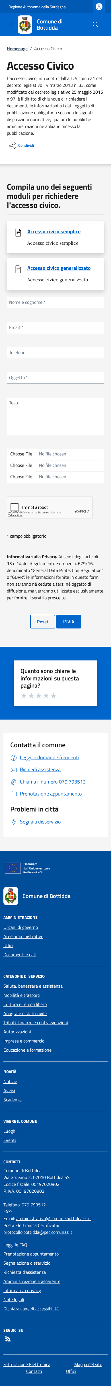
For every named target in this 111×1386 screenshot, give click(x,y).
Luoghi (10, 1131)
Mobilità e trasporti (21, 995)
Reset (42, 621)
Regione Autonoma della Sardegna (37, 7)
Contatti (34, 1371)
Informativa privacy (22, 1290)
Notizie (10, 1081)
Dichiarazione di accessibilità (31, 1308)
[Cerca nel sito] (95, 24)
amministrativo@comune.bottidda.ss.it (53, 1218)
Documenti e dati (19, 954)
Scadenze (12, 1099)
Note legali (13, 1299)
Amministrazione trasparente (31, 1281)
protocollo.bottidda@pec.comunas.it (37, 1232)
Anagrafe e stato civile (25, 1013)
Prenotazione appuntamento (31, 1253)
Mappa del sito (88, 1364)
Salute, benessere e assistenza (33, 986)
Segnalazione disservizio (26, 1263)
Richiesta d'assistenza (24, 1272)
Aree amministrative (23, 936)
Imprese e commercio (23, 1040)
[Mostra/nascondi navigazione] (11, 24)
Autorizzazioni (17, 1031)
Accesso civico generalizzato (59, 268)
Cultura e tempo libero (25, 1004)
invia (68, 621)
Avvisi (9, 1090)
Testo (14, 402)
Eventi (9, 1140)
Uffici (8, 945)
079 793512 (34, 1204)
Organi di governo (20, 927)
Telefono (17, 352)
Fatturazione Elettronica (26, 1364)
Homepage (17, 48)
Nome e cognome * (27, 302)
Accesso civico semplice (54, 231)
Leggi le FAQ (15, 1244)
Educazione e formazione (27, 1049)
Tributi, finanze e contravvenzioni (35, 1022)
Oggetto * (18, 377)
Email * (16, 327)
